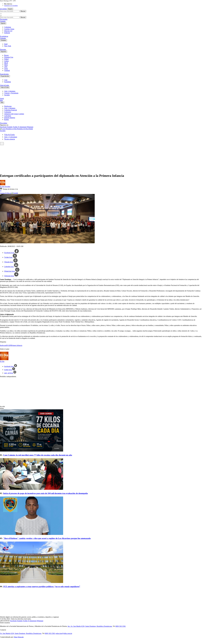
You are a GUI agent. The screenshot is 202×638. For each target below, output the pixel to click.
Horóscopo (8, 106)
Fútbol (6, 59)
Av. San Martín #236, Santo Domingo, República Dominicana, (21, 633)
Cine (5, 80)
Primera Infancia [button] (16, 345)
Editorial (7, 33)
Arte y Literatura (9, 91)
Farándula (7, 82)
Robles (6, 119)
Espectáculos (4, 74)
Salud (2, 98)
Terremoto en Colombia (11, 5)
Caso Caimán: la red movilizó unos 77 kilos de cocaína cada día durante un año (37, 455)
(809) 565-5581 (120, 626)
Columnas (7, 27)
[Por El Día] (2, 185)
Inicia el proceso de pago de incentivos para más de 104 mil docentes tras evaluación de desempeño (45, 493)
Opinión (2, 21)
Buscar (23, 11)
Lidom (6, 61)
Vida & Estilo (4, 85)
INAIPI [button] (8, 345)
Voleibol (7, 70)
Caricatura (7, 116)
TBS (5, 67)
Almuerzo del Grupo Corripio (14, 114)
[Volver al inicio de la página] (2, 143)
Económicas (4, 36)
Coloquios (7, 112)
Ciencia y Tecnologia (11, 93)
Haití (5, 44)
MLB (6, 63)
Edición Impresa (9, 117)
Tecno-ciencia (9, 139)
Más (1, 100)
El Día (2, 186)
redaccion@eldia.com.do (64, 633)
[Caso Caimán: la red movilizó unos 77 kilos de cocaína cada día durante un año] (101, 430)
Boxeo (6, 55)
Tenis (6, 68)
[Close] (1, 15)
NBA (6, 65)
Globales (3, 38)
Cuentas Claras (9, 29)
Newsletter (3, 123)
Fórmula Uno (8, 57)
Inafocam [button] (3, 345)
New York (7, 46)
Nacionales (3, 19)
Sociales (7, 95)
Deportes (3, 49)
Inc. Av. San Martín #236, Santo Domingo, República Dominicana (90, 626)
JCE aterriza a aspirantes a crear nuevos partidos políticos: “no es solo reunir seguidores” (41, 586)
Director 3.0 (8, 31)
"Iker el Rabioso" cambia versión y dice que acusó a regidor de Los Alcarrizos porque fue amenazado (47, 538)
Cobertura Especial (10, 110)
